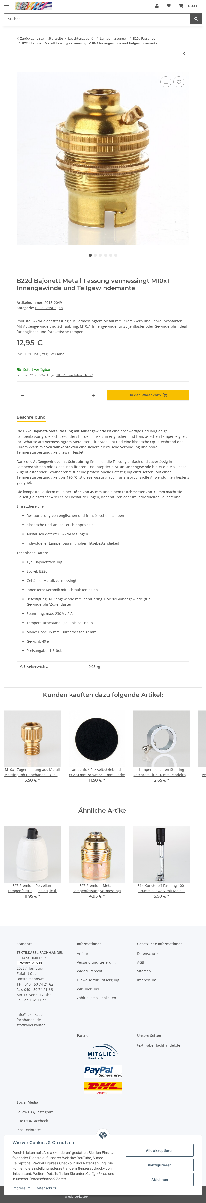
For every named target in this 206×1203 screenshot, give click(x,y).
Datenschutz (46, 1188)
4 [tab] (105, 255)
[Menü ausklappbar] (6, 3)
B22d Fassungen (49, 307)
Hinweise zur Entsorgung (98, 980)
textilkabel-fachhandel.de (158, 1045)
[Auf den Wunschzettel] (178, 81)
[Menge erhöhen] (93, 395)
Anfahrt (83, 953)
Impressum (21, 1188)
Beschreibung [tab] (31, 417)
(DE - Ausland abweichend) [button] (74, 375)
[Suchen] (196, 18)
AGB (140, 962)
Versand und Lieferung (96, 962)
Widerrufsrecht (89, 971)
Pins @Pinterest (30, 1129)
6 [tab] (115, 255)
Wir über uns (88, 989)
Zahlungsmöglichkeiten (96, 997)
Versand (58, 354)
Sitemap (144, 971)
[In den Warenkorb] (21, 69)
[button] (157, 6)
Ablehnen (159, 1179)
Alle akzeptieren (160, 1150)
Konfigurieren (160, 1165)
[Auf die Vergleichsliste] (165, 81)
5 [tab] (110, 255)
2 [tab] (95, 255)
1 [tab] (90, 255)
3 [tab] (100, 255)
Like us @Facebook (32, 1120)
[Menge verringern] (22, 395)
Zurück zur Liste (32, 38)
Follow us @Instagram (35, 1112)
